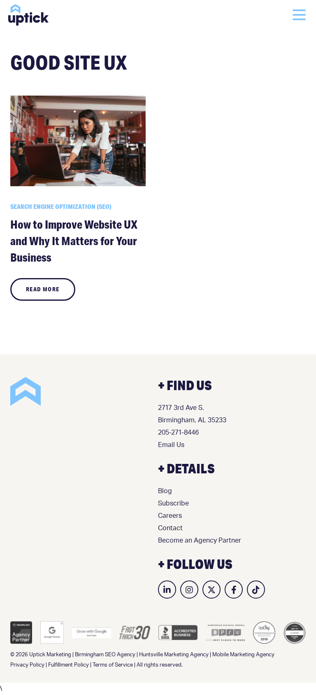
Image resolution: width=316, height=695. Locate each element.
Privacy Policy (27, 665)
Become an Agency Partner (199, 540)
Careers (170, 515)
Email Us (171, 445)
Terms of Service (113, 665)
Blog (165, 491)
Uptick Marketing (28, 15)
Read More (43, 289)
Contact (170, 528)
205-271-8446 (178, 432)
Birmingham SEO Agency (105, 655)
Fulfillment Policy (68, 665)
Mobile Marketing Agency (243, 655)
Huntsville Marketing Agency (174, 655)
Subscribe (173, 503)
